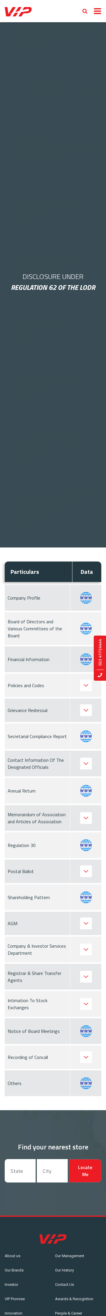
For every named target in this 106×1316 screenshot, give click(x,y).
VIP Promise (15, 1299)
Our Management (69, 1256)
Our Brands (14, 1270)
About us (12, 1256)
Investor (11, 1284)
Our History (64, 1270)
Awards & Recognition (74, 1299)
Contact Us (64, 1284)
